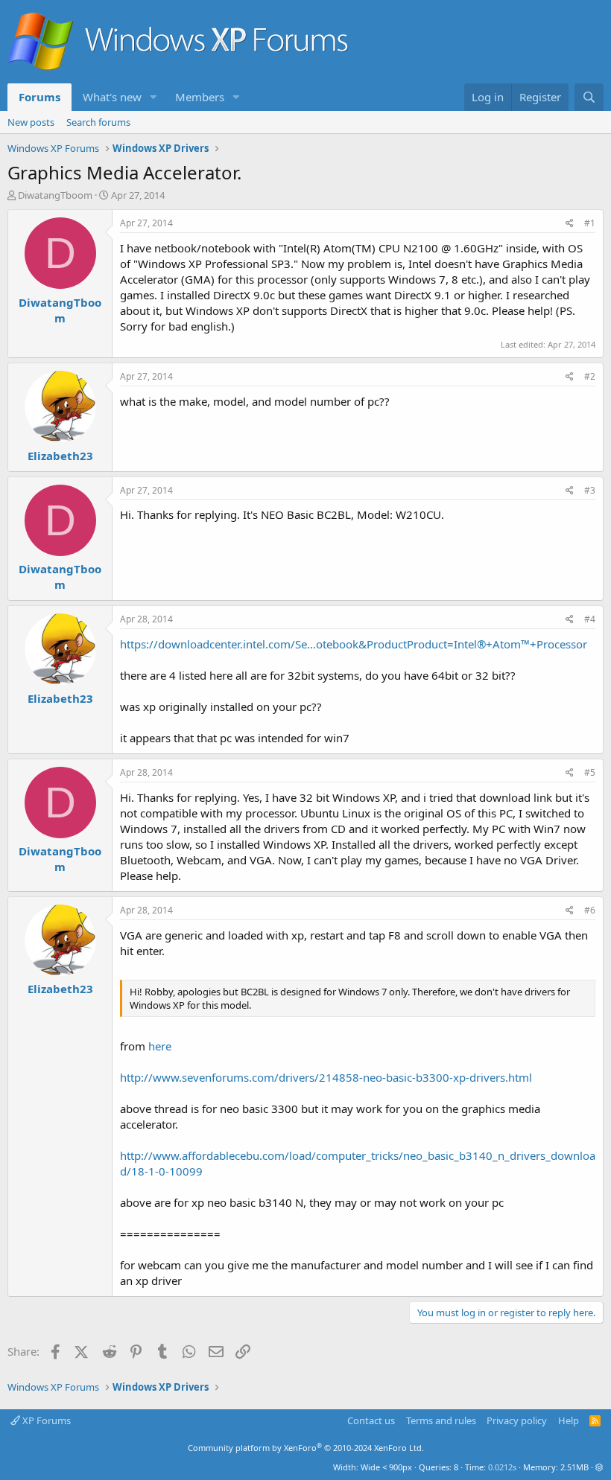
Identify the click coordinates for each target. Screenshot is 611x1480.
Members (199, 96)
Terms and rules (441, 1420)
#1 (589, 223)
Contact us (371, 1420)
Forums (39, 96)
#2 (589, 376)
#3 (589, 490)
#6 (589, 910)
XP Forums (45, 1420)
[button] (153, 97)
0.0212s (502, 1467)
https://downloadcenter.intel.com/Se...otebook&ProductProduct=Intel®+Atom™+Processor (353, 644)
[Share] (569, 223)
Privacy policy (517, 1420)
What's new (112, 96)
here (159, 1046)
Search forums (98, 122)
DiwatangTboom (55, 195)
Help (568, 1420)
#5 (589, 772)
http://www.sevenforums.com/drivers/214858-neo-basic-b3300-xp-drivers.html (326, 1077)
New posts (30, 122)
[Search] (589, 97)
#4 (589, 619)
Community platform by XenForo (306, 1447)
